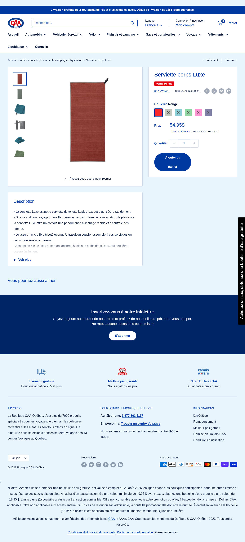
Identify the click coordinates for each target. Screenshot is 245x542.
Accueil (13, 34)
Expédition (200, 415)
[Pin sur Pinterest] (214, 91)
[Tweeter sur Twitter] (221, 91)
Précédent (212, 60)
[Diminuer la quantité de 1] (174, 143)
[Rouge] (158, 112)
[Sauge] (168, 112)
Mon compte (185, 25)
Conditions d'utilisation (208, 440)
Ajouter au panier (172, 162)
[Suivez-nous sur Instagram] (98, 464)
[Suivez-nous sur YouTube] (113, 464)
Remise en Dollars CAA (209, 434)
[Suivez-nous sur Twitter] (91, 464)
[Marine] (208, 112)
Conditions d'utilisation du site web (91, 532)
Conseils (41, 46)
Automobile (33, 34)
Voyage (191, 34)
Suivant (229, 60)
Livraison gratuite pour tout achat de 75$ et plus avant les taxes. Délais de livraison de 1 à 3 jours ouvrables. (122, 9)
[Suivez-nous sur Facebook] (84, 464)
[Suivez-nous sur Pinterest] (106, 464)
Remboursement (204, 421)
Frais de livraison (180, 131)
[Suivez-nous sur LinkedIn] (120, 464)
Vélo (92, 34)
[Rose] (198, 112)
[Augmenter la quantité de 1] (194, 143)
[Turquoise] (178, 112)
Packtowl (161, 91)
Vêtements (216, 34)
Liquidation (16, 46)
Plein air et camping (121, 34)
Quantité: (160, 143)
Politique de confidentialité (135, 532)
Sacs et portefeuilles (161, 34)
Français (15, 458)
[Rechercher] (132, 23)
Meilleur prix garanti (206, 428)
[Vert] (188, 112)
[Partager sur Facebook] (207, 91)
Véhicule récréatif (65, 34)
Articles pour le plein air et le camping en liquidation (51, 60)
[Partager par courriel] (228, 91)
